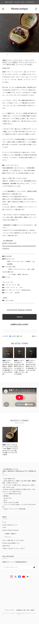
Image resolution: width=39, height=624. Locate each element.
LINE (20, 336)
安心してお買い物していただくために (13, 540)
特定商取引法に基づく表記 (22, 610)
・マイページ (7, 537)
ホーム (4, 522)
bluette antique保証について (11, 543)
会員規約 (32, 610)
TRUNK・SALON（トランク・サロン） (14, 548)
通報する (34, 336)
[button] (8, 54)
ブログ (4, 527)
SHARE (14, 336)
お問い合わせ (6, 546)
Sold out (19, 317)
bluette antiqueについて (9, 525)
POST (6, 336)
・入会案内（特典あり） (10, 533)
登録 (34, 567)
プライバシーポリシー (10, 610)
